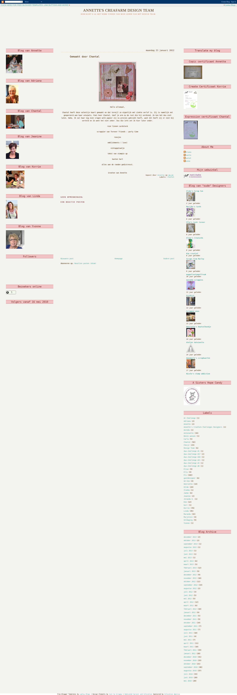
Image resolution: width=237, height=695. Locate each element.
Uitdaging (188, 520)
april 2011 (189, 643)
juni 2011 (188, 636)
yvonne (187, 161)
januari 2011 (190, 653)
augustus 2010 (190, 671)
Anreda (187, 430)
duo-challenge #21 (192, 460)
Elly (186, 472)
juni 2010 (188, 677)
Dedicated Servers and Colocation (138, 694)
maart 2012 (189, 606)
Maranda (187, 514)
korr (186, 505)
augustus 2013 (190, 547)
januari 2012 (190, 612)
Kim (185, 502)
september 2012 (191, 585)
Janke (186, 493)
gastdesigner (190, 478)
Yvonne (187, 523)
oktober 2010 (190, 664)
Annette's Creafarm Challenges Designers (203, 427)
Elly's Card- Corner (195, 222)
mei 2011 (188, 640)
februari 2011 (190, 650)
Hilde (186, 487)
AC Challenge (190, 418)
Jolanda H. (189, 499)
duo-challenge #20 (192, 457)
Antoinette (189, 433)
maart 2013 (189, 564)
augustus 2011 (190, 630)
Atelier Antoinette (195, 342)
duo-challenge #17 (192, 454)
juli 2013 (188, 551)
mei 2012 (188, 599)
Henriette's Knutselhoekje (198, 327)
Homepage (118, 259)
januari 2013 (190, 571)
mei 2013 (188, 558)
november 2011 (190, 619)
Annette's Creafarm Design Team (118, 10)
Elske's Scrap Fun (194, 191)
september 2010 (191, 667)
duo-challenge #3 (191, 463)
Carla (186, 439)
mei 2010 (188, 681)
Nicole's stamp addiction (198, 374)
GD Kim (187, 481)
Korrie (187, 508)
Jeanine (187, 496)
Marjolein (188, 517)
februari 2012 (190, 609)
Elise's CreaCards (194, 238)
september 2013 (191, 544)
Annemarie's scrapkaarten (198, 358)
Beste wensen (190, 436)
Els (185, 475)
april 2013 (189, 561)
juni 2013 (188, 554)
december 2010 (190, 657)
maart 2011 (189, 647)
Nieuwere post (67, 259)
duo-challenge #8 (191, 466)
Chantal (170, 177)
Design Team (189, 448)
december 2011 (190, 616)
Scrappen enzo (192, 311)
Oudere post (168, 259)
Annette (187, 155)
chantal (187, 158)
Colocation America (172, 694)
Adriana (187, 152)
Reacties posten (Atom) (85, 263)
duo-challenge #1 (191, 451)
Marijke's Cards (193, 207)
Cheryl (187, 445)
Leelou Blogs (230, 5)
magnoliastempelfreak (196, 274)
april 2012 (189, 602)
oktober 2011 (190, 623)
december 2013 (190, 537)
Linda (186, 511)
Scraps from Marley (195, 259)
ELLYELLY (190, 296)
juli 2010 (188, 674)
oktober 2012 (190, 581)
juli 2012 (188, 592)
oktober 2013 (190, 540)
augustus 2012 (190, 588)
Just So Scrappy (115, 694)
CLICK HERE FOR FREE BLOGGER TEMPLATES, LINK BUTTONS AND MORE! (34, 5)
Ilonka (187, 490)
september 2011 (191, 626)
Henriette (188, 484)
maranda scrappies (194, 280)
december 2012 (190, 575)
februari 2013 (190, 568)
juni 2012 (188, 595)
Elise (186, 469)
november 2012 (190, 578)
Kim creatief (192, 254)
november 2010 (190, 660)
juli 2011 (188, 633)
